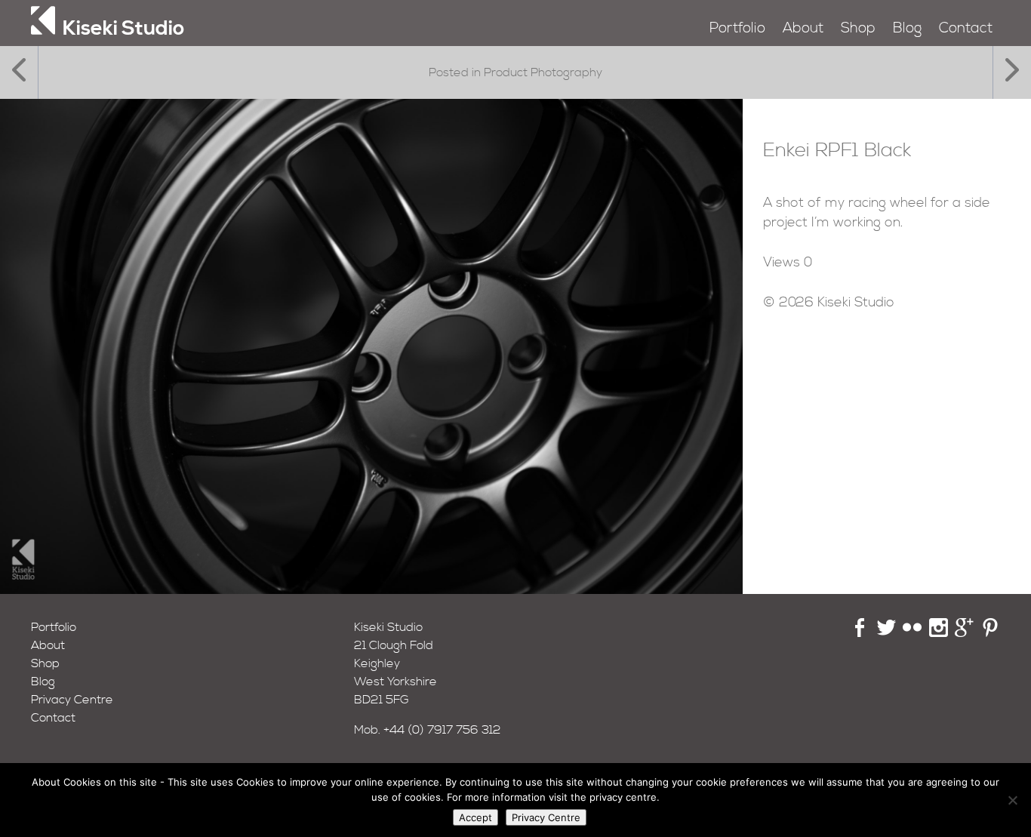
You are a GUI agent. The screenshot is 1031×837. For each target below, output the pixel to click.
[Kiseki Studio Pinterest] (990, 633)
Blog (907, 28)
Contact (966, 28)
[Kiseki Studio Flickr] (912, 633)
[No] (1012, 800)
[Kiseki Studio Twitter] (886, 633)
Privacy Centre (72, 699)
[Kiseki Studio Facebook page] (860, 633)
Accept (475, 817)
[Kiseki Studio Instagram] (938, 633)
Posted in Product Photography (515, 72)
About (803, 28)
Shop (858, 28)
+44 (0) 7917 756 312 (442, 729)
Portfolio (737, 28)
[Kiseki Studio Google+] (964, 633)
